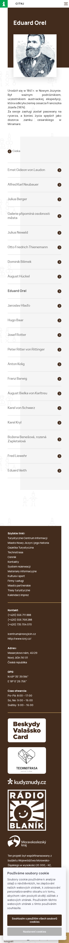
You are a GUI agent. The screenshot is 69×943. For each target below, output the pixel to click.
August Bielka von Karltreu (27, 393)
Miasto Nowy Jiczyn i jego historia (28, 543)
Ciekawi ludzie (22, 151)
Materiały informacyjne (22, 571)
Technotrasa (15, 552)
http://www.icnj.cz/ (19, 639)
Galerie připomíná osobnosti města (29, 216)
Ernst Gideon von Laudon (26, 170)
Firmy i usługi (16, 581)
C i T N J (20, 3)
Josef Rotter (17, 334)
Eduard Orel (17, 291)
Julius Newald (18, 232)
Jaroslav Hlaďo (19, 305)
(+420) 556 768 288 (20, 620)
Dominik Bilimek (19, 261)
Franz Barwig (17, 378)
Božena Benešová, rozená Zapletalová (27, 439)
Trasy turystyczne (19, 590)
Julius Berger (17, 199)
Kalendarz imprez (18, 595)
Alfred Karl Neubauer (23, 184)
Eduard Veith (17, 470)
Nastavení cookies (34, 931)
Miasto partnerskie (19, 585)
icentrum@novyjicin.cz (22, 634)
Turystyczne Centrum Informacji (27, 538)
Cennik (12, 557)
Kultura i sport (16, 576)
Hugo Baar (15, 320)
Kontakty (13, 562)
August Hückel (19, 276)
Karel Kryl (14, 422)
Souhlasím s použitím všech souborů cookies (34, 920)
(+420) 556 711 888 (19, 615)
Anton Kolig (16, 364)
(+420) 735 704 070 (20, 624)
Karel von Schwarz (21, 407)
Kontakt (13, 610)
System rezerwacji (19, 566)
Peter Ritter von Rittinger (26, 349)
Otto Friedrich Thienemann (28, 247)
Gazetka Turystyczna (21, 547)
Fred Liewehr (17, 455)
